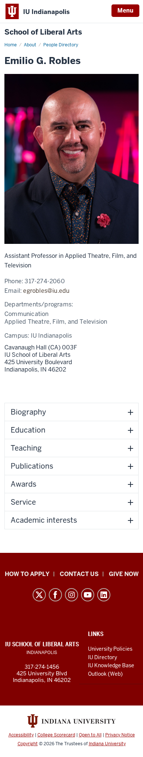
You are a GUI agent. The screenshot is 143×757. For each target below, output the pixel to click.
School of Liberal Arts (43, 32)
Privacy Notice (120, 735)
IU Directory (102, 657)
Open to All (90, 735)
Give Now (124, 574)
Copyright (28, 744)
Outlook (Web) (105, 674)
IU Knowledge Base (111, 665)
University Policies (110, 649)
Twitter (39, 594)
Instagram (71, 594)
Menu (125, 10)
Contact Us (79, 574)
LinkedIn (103, 594)
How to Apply (27, 574)
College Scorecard (56, 735)
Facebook (55, 594)
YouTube (87, 594)
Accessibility (21, 735)
